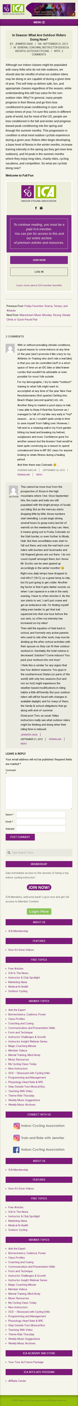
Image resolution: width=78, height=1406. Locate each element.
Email (9, 821)
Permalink (23, 474)
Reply (39, 474)
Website (10, 829)
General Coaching (29, 47)
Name (9, 814)
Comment (11, 772)
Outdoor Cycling (38, 51)
